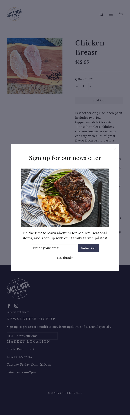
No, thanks (65, 258)
